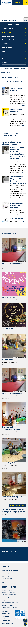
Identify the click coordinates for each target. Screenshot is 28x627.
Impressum (5, 611)
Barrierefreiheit (6, 613)
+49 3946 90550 (6, 576)
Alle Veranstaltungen (17, 505)
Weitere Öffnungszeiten (10, 607)
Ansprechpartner (8, 605)
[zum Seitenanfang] (25, 624)
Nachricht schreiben (7, 580)
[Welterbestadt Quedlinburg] (14, 575)
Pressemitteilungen (14, 81)
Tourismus (17, 2)
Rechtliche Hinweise (7, 623)
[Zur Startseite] (6, 3)
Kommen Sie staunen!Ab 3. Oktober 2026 (12, 134)
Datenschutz (5, 616)
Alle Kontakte (7, 583)
